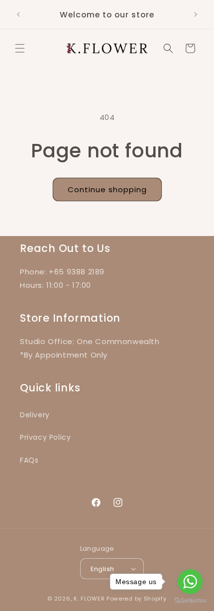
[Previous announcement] (18, 14)
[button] (20, 48)
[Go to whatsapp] (190, 581)
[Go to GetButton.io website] (190, 601)
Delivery (35, 415)
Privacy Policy (45, 437)
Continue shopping (107, 189)
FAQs (29, 460)
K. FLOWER (89, 599)
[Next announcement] (196, 14)
